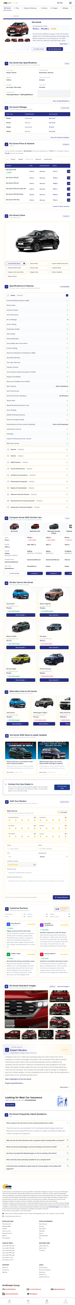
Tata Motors (42, 1228)
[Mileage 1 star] (9, 828)
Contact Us (5, 1270)
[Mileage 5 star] (34, 828)
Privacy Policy (43, 1267)
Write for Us (42, 1274)
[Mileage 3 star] (22, 828)
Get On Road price (54, 49)
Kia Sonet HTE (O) (12, 177)
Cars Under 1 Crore (7, 1257)
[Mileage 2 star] (16, 828)
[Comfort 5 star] (65, 820)
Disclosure (42, 1272)
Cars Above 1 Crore (7, 1259)
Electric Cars (42, 1248)
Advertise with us (44, 1277)
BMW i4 (4, 1235)
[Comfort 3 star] (53, 820)
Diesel (20, 159)
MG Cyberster (6, 1238)
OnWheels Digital (53, 1207)
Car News (42, 1250)
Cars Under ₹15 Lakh (8, 1248)
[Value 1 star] (40, 836)
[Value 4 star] (59, 836)
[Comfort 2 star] (47, 820)
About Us (5, 1267)
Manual (38, 159)
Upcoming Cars (43, 1245)
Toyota (41, 1233)
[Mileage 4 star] (28, 828)
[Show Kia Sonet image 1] (8, 40)
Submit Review (62, 897)
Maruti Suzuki (43, 1224)
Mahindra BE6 (6, 1226)
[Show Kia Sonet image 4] (27, 40)
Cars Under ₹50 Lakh (8, 1255)
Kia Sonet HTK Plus (12, 199)
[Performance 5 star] (34, 820)
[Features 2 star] (16, 836)
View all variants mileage (60, 137)
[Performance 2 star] (16, 820)
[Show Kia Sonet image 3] (21, 40)
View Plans (10, 1105)
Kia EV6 (4, 1228)
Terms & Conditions (44, 1270)
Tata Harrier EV (6, 1224)
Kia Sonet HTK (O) (12, 183)
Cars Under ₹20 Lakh (8, 1250)
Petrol (13, 159)
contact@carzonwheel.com (13, 1216)
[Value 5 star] (65, 836)
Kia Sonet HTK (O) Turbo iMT (16, 188)
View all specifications (61, 101)
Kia (10, 16)
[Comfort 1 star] (40, 820)
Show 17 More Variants (61, 206)
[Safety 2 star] (47, 828)
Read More (63, 44)
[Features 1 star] (9, 836)
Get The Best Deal (62, 787)
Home (5, 16)
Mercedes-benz (43, 1235)
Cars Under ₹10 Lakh (8, 1245)
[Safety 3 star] (53, 828)
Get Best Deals (38, 49)
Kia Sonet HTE (11, 169)
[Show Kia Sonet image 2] (14, 40)
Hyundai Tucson (7, 1233)
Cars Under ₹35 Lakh (8, 1252)
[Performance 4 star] (28, 820)
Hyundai (41, 1226)
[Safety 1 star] (40, 828)
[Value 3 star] (53, 836)
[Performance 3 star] (22, 820)
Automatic (48, 159)
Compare (34, 573)
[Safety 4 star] (59, 828)
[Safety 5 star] (65, 828)
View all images (63, 986)
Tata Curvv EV (6, 1231)
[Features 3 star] (22, 836)
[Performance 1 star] (9, 820)
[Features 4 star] (28, 836)
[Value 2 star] (47, 836)
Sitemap (4, 1272)
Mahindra (42, 1231)
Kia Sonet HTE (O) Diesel (14, 194)
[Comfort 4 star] (59, 820)
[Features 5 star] (34, 836)
